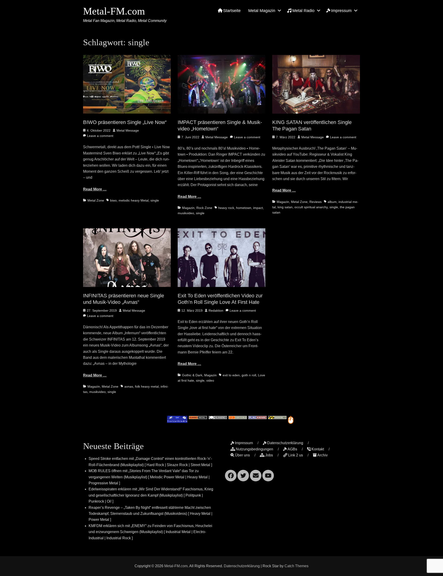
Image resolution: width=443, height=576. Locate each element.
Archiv (322, 455)
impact (258, 208)
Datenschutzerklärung (285, 443)
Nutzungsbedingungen (254, 449)
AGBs (292, 449)
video (210, 380)
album (332, 202)
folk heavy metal (147, 386)
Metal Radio (303, 10)
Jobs (269, 455)
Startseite (232, 10)
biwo (113, 200)
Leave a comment (100, 136)
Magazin (188, 208)
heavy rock (226, 208)
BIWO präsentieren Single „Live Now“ (125, 122)
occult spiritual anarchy (311, 207)
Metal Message (128, 130)
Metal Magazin (261, 10)
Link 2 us (295, 455)
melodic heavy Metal (134, 200)
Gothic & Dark (192, 375)
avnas (128, 386)
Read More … (95, 189)
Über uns (242, 455)
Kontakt (317, 449)
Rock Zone (204, 208)
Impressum (341, 10)
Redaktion (216, 310)
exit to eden (231, 375)
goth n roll (249, 375)
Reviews (315, 202)
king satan (285, 207)
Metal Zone (95, 200)
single (154, 200)
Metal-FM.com (114, 11)
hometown (243, 208)
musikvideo (186, 213)
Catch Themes (296, 566)
